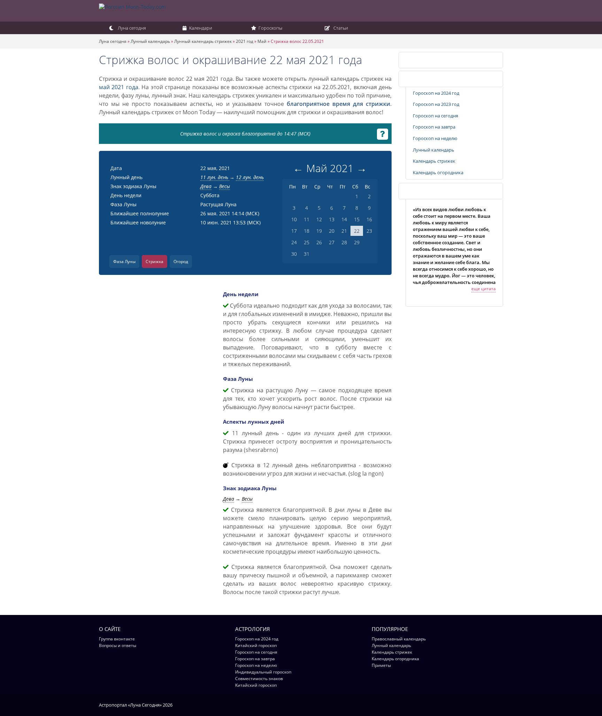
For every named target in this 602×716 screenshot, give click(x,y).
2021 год (244, 41)
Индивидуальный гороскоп (263, 672)
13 (331, 219)
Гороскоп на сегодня (435, 116)
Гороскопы (269, 28)
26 (319, 242)
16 (369, 219)
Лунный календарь (150, 41)
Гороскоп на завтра (434, 127)
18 (306, 231)
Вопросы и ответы (117, 645)
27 (331, 242)
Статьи (340, 28)
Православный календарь (399, 639)
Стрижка (154, 261)
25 (306, 242)
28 (344, 242)
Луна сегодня (131, 28)
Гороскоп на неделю (435, 138)
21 (344, 231)
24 (294, 242)
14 (344, 219)
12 (319, 219)
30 (294, 254)
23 (369, 231)
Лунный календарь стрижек (203, 41)
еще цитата (483, 289)
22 (357, 231)
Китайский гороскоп (256, 645)
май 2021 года (118, 87)
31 (306, 254)
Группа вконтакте (117, 639)
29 (357, 242)
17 (294, 231)
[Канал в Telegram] (490, 704)
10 (294, 219)
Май (262, 41)
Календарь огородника (438, 172)
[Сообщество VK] (499, 704)
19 (319, 231)
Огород (180, 261)
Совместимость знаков (259, 679)
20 (331, 231)
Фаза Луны (124, 261)
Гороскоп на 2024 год (436, 93)
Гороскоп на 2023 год (436, 104)
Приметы (381, 665)
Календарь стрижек (429, 60)
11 (306, 219)
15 (357, 219)
